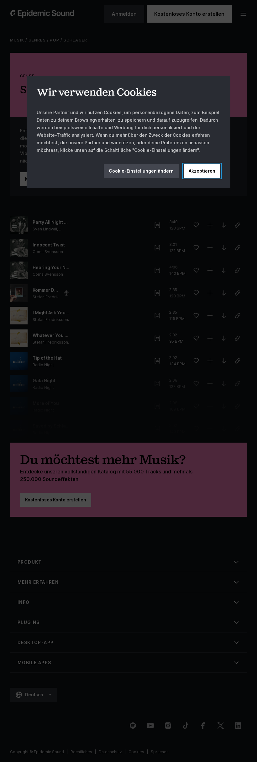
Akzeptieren (202, 171)
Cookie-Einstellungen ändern (141, 171)
